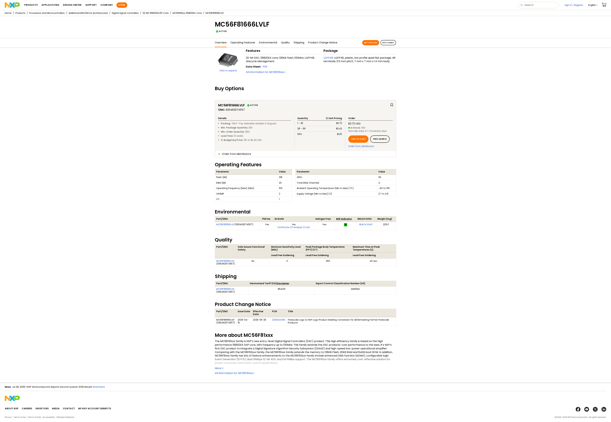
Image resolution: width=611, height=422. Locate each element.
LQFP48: (328, 58)
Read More (142, 386)
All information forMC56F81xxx (265, 72)
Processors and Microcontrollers (47, 13)
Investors (42, 408)
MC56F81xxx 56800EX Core (187, 13)
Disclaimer (283, 283)
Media (56, 408)
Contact (69, 408)
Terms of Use (20, 417)
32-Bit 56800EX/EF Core (156, 13)
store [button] (121, 5)
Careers (27, 408)
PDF (265, 67)
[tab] (305, 154)
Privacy (8, 417)
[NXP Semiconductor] (12, 5)
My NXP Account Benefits (94, 408)
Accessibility (49, 417)
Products (20, 13)
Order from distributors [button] (236, 154)
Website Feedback (65, 417)
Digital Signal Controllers (125, 13)
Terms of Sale (34, 417)
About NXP (12, 408)
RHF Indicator (344, 218)
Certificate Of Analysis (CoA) (293, 227)
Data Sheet (388, 42)
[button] (593, 5)
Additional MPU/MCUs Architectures (88, 13)
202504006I (278, 319)
